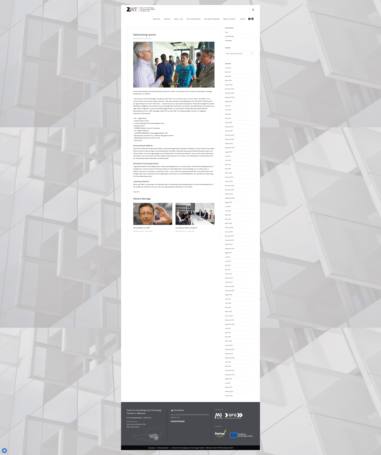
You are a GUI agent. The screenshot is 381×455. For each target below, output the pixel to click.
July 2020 (227, 106)
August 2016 (228, 295)
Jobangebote (228, 40)
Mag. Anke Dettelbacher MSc (136, 424)
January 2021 (229, 85)
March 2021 (228, 80)
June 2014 (228, 362)
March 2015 (228, 341)
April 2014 (228, 366)
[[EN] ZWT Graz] (141, 4)
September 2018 (230, 198)
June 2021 (228, 68)
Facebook (249, 19)
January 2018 (229, 232)
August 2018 (228, 202)
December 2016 (229, 286)
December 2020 (229, 89)
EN (244, 19)
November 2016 (229, 290)
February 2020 (229, 127)
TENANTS (167, 19)
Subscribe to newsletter (178, 421)
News (226, 32)
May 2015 (228, 332)
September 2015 (230, 324)
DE (241, 19)
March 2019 (228, 173)
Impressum (151, 448)
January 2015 (229, 345)
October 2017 (229, 244)
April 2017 (228, 269)
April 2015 (228, 337)
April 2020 (228, 118)
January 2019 (229, 181)
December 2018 (229, 185)
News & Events (229, 19)
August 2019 (228, 152)
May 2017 (228, 265)
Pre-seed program (212, 19)
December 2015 (229, 320)
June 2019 (228, 160)
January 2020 (229, 131)
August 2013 (228, 379)
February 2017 (229, 278)
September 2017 (230, 248)
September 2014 (230, 358)
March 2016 (228, 311)
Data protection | (164, 448)
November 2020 (229, 93)
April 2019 (228, 169)
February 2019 (229, 177)
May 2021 (228, 72)
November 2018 (229, 190)
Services (156, 19)
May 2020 (228, 114)
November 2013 (229, 370)
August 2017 (228, 253)
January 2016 (229, 316)
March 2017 (228, 274)
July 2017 (227, 257)
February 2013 (229, 391)
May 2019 (228, 164)
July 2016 (227, 299)
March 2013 (228, 387)
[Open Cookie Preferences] (4, 452)
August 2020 (228, 101)
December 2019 (229, 135)
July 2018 (227, 206)
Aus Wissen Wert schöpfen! (186, 228)
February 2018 (229, 227)
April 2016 (228, 307)
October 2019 (229, 143)
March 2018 (228, 223)
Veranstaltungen (229, 36)
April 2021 (228, 76)
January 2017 (229, 282)
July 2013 (227, 383)
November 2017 (229, 240)
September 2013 (230, 374)
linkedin (252, 19)
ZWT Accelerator (194, 19)
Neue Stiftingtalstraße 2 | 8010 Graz (139, 418)
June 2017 (228, 261)
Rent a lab (178, 19)
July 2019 (227, 156)
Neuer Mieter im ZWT (141, 228)
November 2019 (229, 139)
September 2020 (230, 97)
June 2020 (228, 110)
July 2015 (227, 328)
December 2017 (229, 236)
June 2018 (228, 211)
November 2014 (229, 349)
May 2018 (228, 215)
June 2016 (228, 303)
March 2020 (228, 122)
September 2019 (230, 148)
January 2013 (229, 395)
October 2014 (229, 353)
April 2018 (228, 219)
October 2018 (229, 194)
